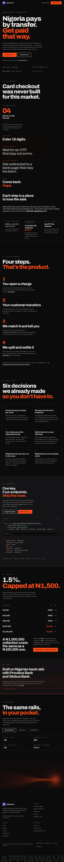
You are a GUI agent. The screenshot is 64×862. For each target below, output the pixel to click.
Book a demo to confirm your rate (45, 649)
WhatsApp (5, 836)
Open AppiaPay (9, 730)
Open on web (37, 828)
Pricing (35, 814)
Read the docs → (25, 511)
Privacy (55, 843)
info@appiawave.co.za (40, 830)
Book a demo (56, 2)
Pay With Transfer (38, 806)
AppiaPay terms (48, 843)
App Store (22, 730)
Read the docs (46, 2)
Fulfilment (38, 816)
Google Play (34, 730)
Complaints (39, 846)
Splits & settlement (39, 809)
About (4, 825)
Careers (4, 828)
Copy (58, 518)
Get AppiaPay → (23, 60)
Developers (37, 811)
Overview (36, 825)
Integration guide (10, 511)
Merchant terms (39, 843)
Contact (4, 830)
